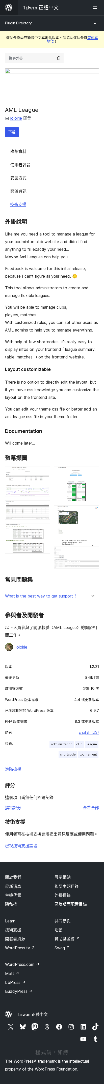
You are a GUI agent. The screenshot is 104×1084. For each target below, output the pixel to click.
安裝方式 (18, 177)
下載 (11, 132)
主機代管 (13, 895)
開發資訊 (18, 190)
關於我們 (13, 877)
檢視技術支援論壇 (21, 845)
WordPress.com (22, 964)
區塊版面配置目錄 (71, 904)
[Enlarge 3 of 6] (43, 530)
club (79, 744)
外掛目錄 (63, 895)
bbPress (15, 982)
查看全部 (91, 807)
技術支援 (18, 204)
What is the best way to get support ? (40, 596)
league (92, 744)
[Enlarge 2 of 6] (43, 507)
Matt (12, 973)
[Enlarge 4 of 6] (92, 473)
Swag (62, 947)
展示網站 (63, 877)
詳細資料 (18, 151)
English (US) (89, 732)
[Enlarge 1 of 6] (43, 473)
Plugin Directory (18, 23)
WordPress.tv (20, 947)
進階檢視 (13, 769)
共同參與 (63, 920)
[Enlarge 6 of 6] (92, 544)
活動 (59, 929)
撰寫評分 (13, 807)
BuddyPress (19, 991)
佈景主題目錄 (67, 886)
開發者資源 (15, 938)
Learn (10, 920)
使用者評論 (20, 164)
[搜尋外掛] (59, 58)
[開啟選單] (96, 7)
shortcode (68, 754)
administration (61, 744)
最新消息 (13, 886)
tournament (88, 754)
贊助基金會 (67, 938)
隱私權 (11, 904)
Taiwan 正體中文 (32, 1014)
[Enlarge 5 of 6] (92, 512)
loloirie (16, 118)
